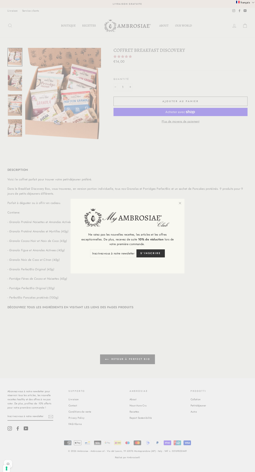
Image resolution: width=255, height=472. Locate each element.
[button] (245, 2)
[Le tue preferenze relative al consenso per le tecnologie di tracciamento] (6, 468)
